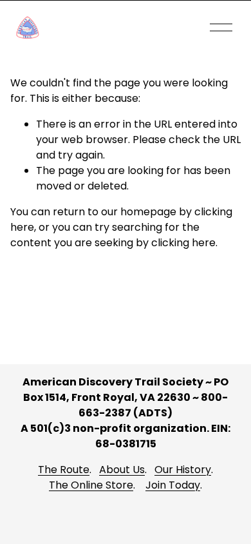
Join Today (172, 485)
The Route (63, 469)
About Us (122, 469)
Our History (182, 469)
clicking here (183, 242)
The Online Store (91, 485)
